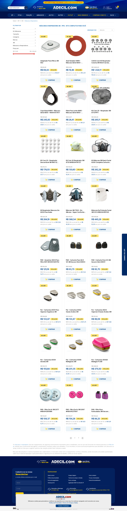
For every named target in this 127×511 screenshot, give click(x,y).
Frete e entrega (72, 480)
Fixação (29, 15)
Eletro (60, 15)
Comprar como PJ (99, 15)
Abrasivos (40, 15)
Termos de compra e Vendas (75, 478)
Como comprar (92, 475)
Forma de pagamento (53, 480)
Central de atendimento (94, 480)
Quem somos (51, 475)
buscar (26, 8)
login (107, 7)
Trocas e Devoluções (94, 478)
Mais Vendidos (83, 15)
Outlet (70, 15)
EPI (12, 15)
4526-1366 (41, 8)
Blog (112, 15)
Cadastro (109, 8)
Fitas (20, 15)
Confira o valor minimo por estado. (73, 2)
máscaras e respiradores (22, 444)
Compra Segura (72, 475)
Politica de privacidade (53, 478)
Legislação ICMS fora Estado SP (76, 482)
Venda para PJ (51, 482)
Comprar (51, 80)
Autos (51, 15)
